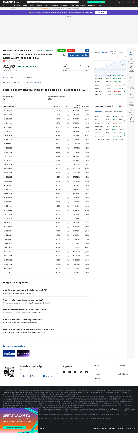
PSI (96, 75)
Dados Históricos (28, 82)
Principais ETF (15, 9)
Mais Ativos (98, 111)
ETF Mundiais (24, 9)
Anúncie (120, 370)
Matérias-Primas (113, 52)
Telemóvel (98, 370)
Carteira (97, 374)
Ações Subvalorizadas (58, 9)
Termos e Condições (99, 428)
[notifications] (130, 2)
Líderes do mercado (103, 106)
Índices (104, 52)
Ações (121, 52)
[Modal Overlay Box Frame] (19, 420)
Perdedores (118, 111)
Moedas (97, 52)
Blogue (96, 366)
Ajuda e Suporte (123, 374)
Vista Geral (6, 82)
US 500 (97, 88)
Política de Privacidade (116, 428)
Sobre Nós (121, 366)
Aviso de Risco (130, 428)
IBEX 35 (97, 85)
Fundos (32, 9)
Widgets (97, 378)
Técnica (21, 77)
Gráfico (13, 77)
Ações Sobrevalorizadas (72, 9)
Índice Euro (98, 95)
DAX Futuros (98, 78)
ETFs (6, 9)
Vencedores (108, 111)
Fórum (29, 77)
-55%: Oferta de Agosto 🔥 (96, 2)
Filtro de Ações (80, 5)
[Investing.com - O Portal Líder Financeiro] (11, 2)
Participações (16, 82)
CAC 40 (97, 82)
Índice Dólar (98, 91)
